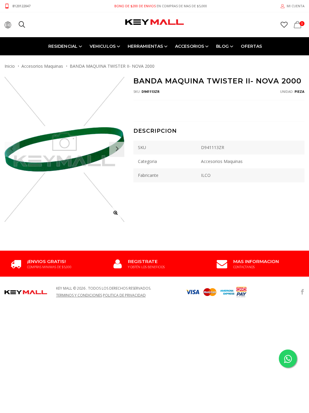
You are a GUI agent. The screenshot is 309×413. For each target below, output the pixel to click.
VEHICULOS (103, 46)
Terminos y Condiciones (79, 295)
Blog (222, 46)
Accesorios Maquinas (42, 66)
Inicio (10, 66)
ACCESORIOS (189, 46)
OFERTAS (251, 46)
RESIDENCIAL (63, 46)
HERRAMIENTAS (145, 46)
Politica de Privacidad (124, 295)
